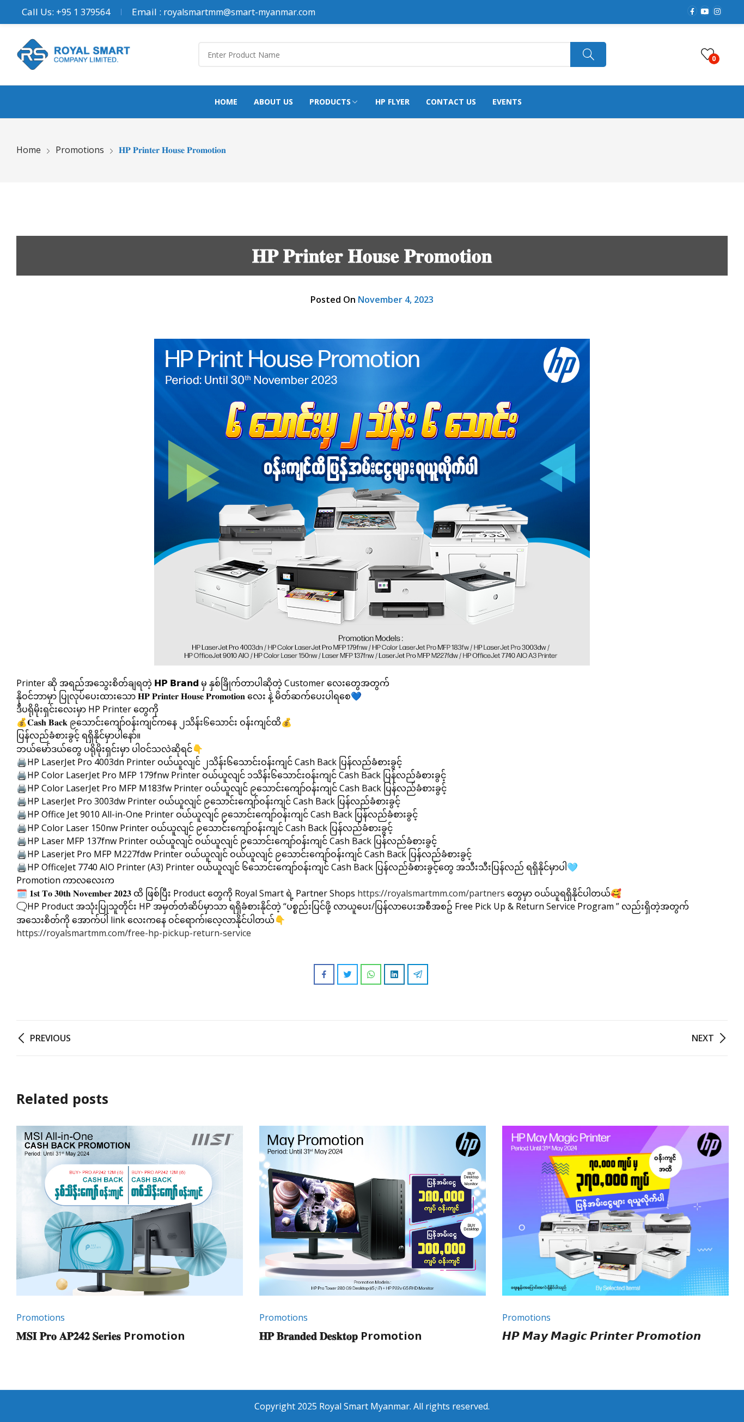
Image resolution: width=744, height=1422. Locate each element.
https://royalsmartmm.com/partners (431, 893)
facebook (692, 10)
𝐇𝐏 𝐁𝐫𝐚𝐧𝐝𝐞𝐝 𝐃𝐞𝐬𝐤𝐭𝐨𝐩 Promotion (340, 1335)
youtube (705, 10)
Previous (30, 1241)
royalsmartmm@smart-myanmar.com (239, 12)
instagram (717, 10)
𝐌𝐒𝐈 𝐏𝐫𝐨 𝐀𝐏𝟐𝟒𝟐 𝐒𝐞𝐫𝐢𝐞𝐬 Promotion (100, 1335)
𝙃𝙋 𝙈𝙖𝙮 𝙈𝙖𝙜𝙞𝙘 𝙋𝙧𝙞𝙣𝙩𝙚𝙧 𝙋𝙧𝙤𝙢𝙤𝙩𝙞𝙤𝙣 (601, 1335)
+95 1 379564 (83, 12)
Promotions (40, 1317)
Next (714, 1241)
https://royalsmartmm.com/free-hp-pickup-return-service (133, 933)
